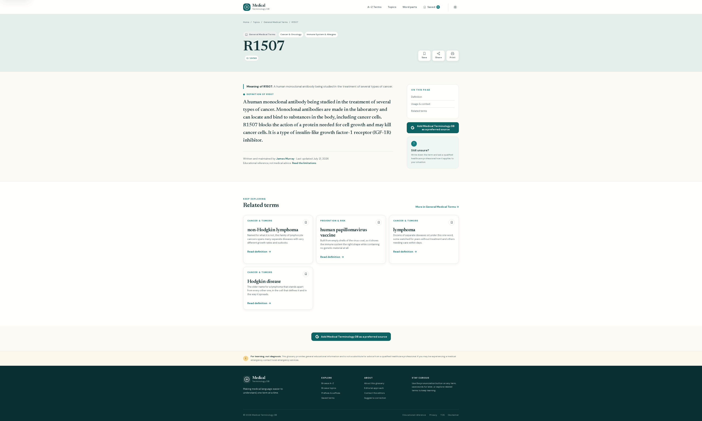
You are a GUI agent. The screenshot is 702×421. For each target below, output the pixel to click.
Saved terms (328, 397)
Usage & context (420, 104)
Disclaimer (453, 414)
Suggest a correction (375, 397)
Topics (392, 7)
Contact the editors (374, 393)
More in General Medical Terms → (437, 206)
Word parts (410, 7)
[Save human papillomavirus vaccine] (379, 222)
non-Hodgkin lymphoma (272, 230)
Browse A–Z (327, 383)
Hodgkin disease (264, 281)
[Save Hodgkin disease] (306, 274)
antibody (297, 102)
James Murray (285, 158)
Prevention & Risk (333, 220)
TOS (442, 414)
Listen (253, 58)
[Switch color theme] (455, 7)
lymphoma (404, 230)
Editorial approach (374, 388)
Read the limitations (304, 163)
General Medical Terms (276, 22)
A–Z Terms (374, 7)
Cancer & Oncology (290, 34)
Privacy (433, 414)
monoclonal (275, 102)
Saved (433, 7)
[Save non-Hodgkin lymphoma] (306, 222)
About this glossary (374, 383)
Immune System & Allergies (321, 34)
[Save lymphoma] (452, 222)
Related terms (419, 111)
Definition (416, 96)
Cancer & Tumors (259, 220)
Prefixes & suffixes (330, 393)
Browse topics (328, 388)
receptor (362, 132)
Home (246, 22)
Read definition (259, 251)
